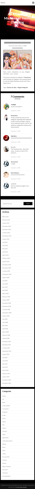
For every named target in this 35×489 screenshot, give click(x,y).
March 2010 (5, 255)
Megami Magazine (22, 87)
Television (5, 473)
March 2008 (5, 332)
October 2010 (6, 232)
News (3, 450)
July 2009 (4, 280)
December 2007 (6, 341)
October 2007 (6, 348)
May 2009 (5, 287)
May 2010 (5, 248)
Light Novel (5, 437)
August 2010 (5, 239)
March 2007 (5, 370)
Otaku (4, 453)
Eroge (4, 415)
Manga (4, 444)
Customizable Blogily (21, 487)
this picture (27, 77)
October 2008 (6, 309)
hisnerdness (14, 115)
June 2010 (5, 245)
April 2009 (5, 290)
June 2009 (5, 284)
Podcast (4, 460)
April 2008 (5, 328)
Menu (3, 2)
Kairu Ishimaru (15, 173)
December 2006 (6, 380)
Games (4, 428)
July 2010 (4, 242)
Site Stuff (4, 469)
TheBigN (13, 104)
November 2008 (6, 306)
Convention (5, 409)
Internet (4, 431)
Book (3, 402)
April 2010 (5, 252)
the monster (14, 162)
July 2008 (4, 319)
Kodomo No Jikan (11, 87)
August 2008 (5, 316)
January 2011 (5, 223)
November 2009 (6, 268)
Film (3, 425)
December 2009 (6, 264)
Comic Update (6, 405)
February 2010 (6, 258)
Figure (4, 421)
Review (4, 463)
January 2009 (5, 300)
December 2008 (6, 303)
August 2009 (5, 277)
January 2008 (5, 338)
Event (4, 418)
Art (3, 399)
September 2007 (6, 351)
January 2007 (5, 376)
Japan (3, 434)
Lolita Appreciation (7, 441)
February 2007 (6, 373)
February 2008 (6, 335)
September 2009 (6, 274)
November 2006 (6, 383)
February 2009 (6, 296)
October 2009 (6, 271)
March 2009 (5, 293)
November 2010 (6, 229)
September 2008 (6, 312)
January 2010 (5, 261)
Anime (4, 396)
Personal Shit (5, 457)
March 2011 (5, 216)
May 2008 (5, 325)
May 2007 (5, 364)
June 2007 (5, 360)
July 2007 (4, 357)
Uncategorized (6, 476)
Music (4, 447)
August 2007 (5, 354)
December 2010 (6, 226)
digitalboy (14, 136)
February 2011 (6, 220)
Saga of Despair (6, 466)
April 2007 (5, 367)
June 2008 (5, 322)
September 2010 (6, 236)
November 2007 (6, 344)
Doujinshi (4, 412)
